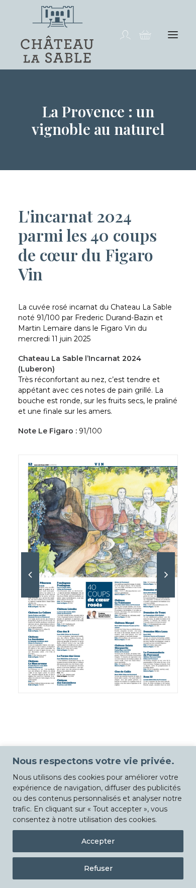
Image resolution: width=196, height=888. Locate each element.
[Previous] (30, 597)
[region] (98, 817)
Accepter (98, 841)
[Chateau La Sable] (57, 35)
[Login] (120, 34)
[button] (173, 34)
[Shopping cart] (140, 34)
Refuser (98, 868)
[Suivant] (166, 597)
